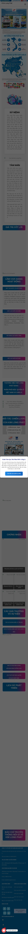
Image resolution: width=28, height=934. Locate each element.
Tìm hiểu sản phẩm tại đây (14, 473)
